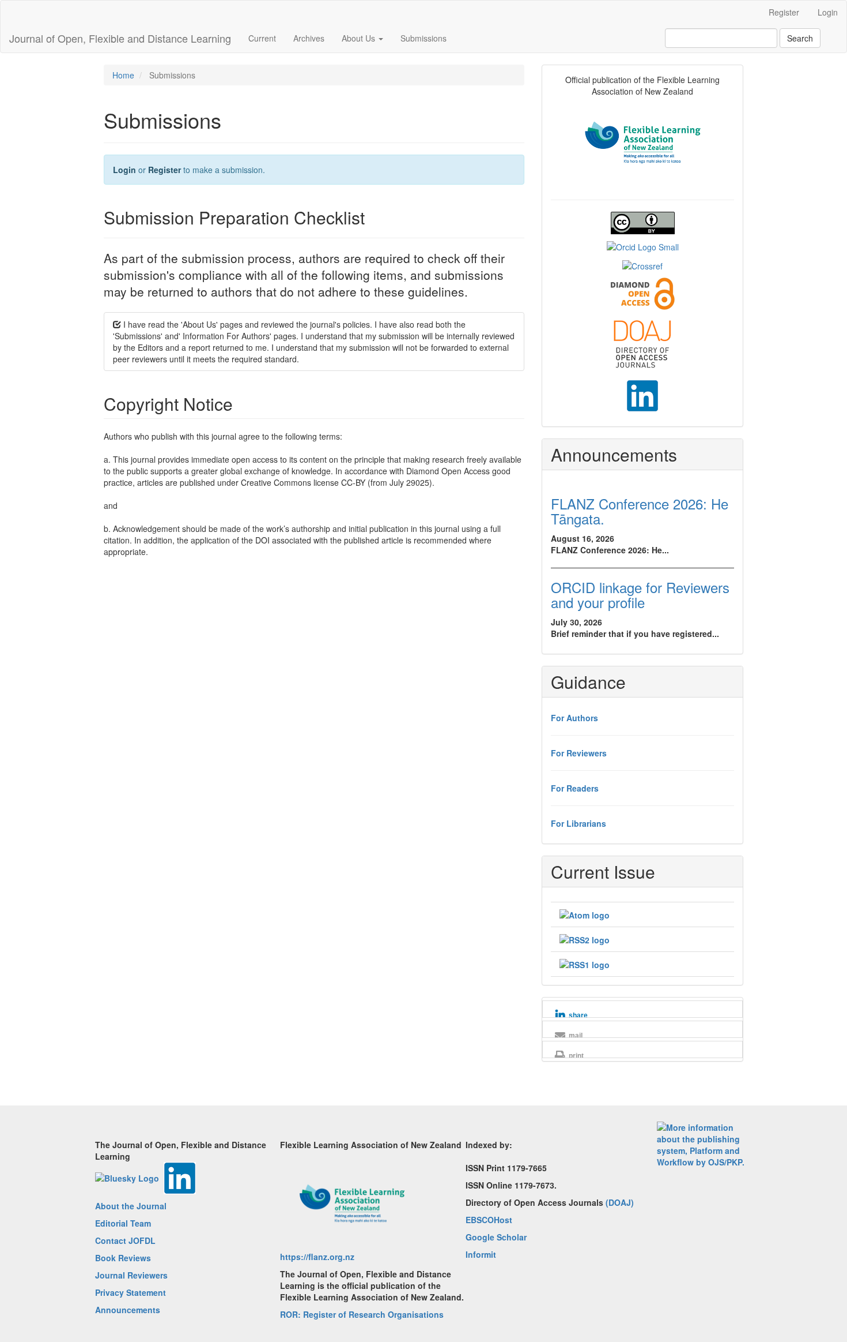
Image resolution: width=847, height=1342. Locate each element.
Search (800, 38)
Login (828, 12)
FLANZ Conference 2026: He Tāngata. (639, 510)
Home (123, 75)
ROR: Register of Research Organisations (362, 1314)
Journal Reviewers (131, 1275)
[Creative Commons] (643, 221)
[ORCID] (643, 246)
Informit (481, 1254)
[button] (642, 1015)
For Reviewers (579, 753)
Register (784, 12)
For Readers (575, 788)
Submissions (423, 38)
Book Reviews (123, 1258)
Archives (308, 38)
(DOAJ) (620, 1202)
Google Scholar (496, 1237)
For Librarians (578, 823)
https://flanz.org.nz (317, 1256)
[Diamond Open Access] (643, 292)
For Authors (574, 718)
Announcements (127, 1309)
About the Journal (131, 1206)
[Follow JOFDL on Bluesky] (127, 1177)
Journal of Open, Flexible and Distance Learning (120, 38)
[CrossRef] (642, 264)
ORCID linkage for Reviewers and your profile (640, 594)
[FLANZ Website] (643, 141)
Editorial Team (123, 1223)
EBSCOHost (489, 1219)
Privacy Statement (130, 1292)
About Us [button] (359, 38)
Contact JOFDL (125, 1240)
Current (262, 38)
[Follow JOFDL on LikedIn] (642, 394)
